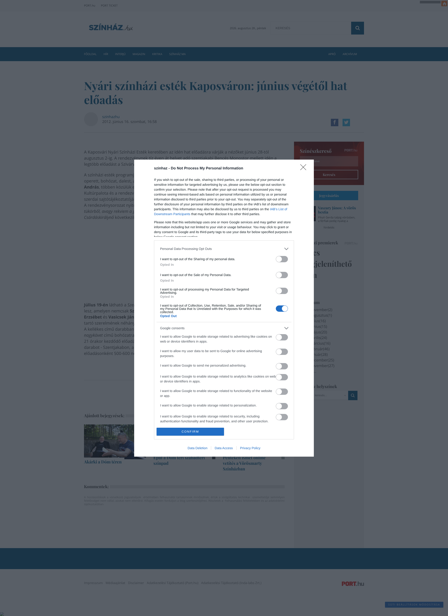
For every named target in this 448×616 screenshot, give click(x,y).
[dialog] (224, 308)
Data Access (224, 448)
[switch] (282, 259)
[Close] (304, 168)
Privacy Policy (250, 448)
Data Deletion (197, 448)
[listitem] (224, 248)
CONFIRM (190, 431)
